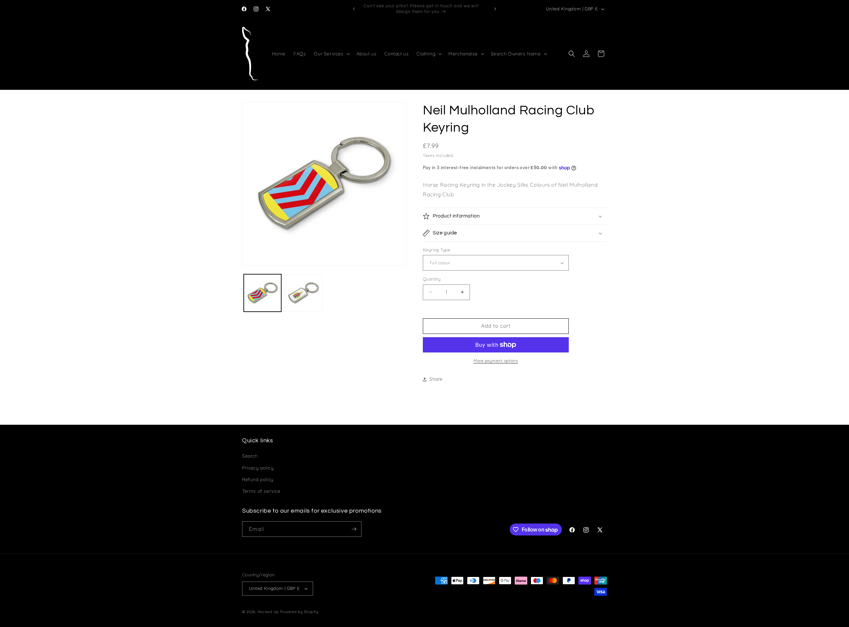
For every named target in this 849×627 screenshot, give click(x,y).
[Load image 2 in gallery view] (303, 293)
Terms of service (261, 491)
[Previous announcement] (354, 9)
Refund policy (258, 479)
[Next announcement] (495, 9)
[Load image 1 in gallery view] (262, 293)
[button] (331, 54)
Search (250, 456)
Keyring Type (436, 249)
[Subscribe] (354, 529)
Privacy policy (258, 468)
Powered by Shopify (299, 611)
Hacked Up (268, 611)
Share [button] (436, 379)
